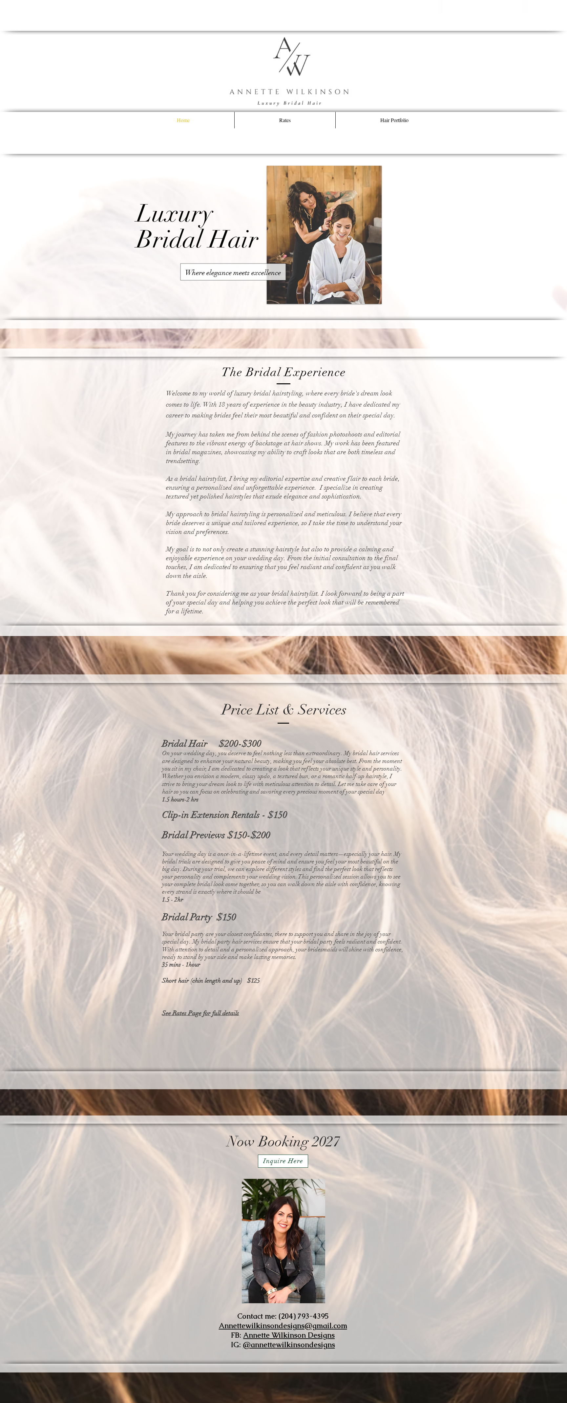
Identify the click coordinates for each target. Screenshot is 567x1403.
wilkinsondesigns (305, 1345)
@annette (259, 1345)
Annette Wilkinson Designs (289, 1335)
